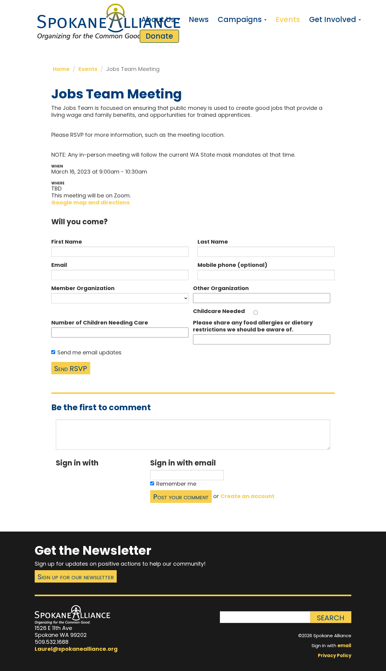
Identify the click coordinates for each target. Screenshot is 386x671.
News (199, 19)
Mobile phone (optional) (232, 264)
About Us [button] (159, 19)
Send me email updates (89, 352)
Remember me (176, 483)
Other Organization (221, 288)
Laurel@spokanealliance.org (76, 649)
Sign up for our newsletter (76, 577)
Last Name (213, 241)
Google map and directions (90, 202)
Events (288, 19)
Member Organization (83, 288)
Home (61, 69)
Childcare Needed (219, 311)
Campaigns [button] (241, 19)
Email (59, 264)
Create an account (247, 496)
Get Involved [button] (333, 19)
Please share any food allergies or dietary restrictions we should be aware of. (253, 326)
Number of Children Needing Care (99, 322)
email (344, 645)
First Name (66, 241)
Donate (159, 36)
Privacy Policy (334, 655)
